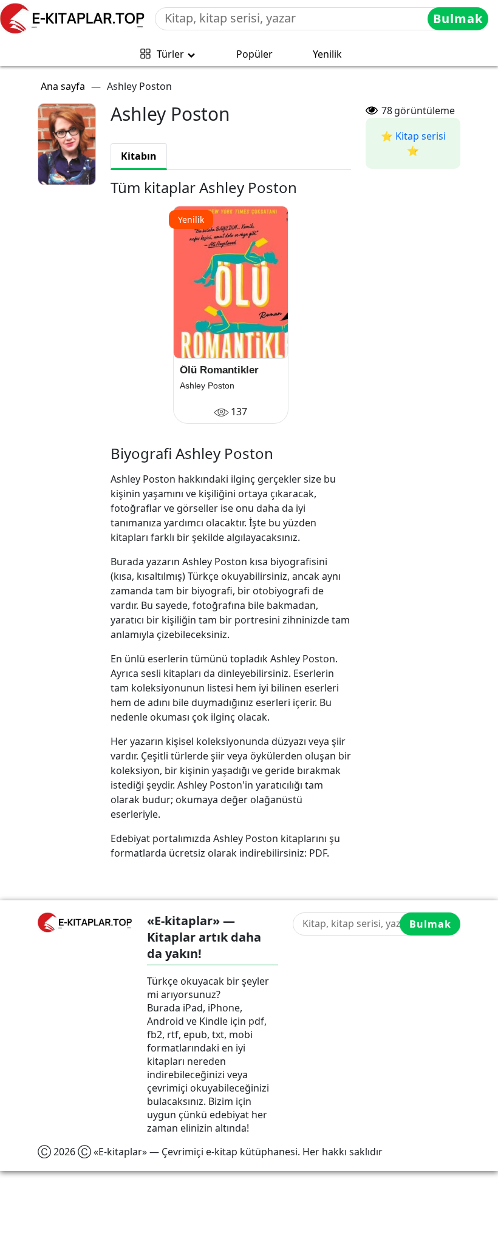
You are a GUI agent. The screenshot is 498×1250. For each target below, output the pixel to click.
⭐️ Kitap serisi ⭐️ (413, 143)
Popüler (254, 54)
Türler (170, 54)
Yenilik (327, 54)
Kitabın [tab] (139, 156)
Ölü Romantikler (219, 370)
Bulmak (458, 18)
